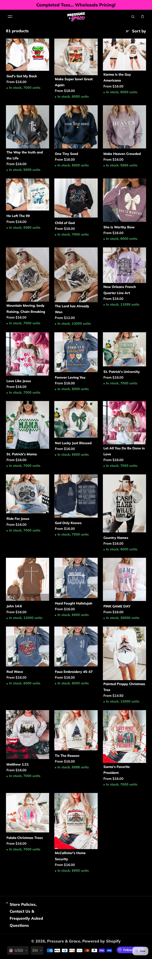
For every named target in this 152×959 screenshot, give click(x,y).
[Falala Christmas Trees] (27, 812)
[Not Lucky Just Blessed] (76, 419)
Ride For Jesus (17, 518)
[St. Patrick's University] (124, 349)
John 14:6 (14, 606)
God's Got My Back (21, 76)
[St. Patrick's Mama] (27, 425)
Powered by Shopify (101, 941)
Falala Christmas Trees (24, 838)
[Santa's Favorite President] (124, 736)
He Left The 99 (18, 216)
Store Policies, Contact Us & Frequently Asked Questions (26, 915)
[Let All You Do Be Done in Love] (124, 422)
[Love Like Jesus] (27, 354)
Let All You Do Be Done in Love (124, 451)
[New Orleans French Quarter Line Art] (124, 265)
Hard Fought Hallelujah (73, 603)
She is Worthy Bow (119, 227)
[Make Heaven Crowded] (124, 126)
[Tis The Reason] (76, 730)
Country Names (115, 538)
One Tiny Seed (66, 154)
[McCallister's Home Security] (76, 821)
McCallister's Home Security (70, 856)
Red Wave (14, 672)
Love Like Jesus (18, 381)
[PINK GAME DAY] (124, 579)
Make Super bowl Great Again (74, 82)
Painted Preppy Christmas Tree (124, 687)
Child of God (65, 223)
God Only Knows (68, 523)
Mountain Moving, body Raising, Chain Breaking (25, 308)
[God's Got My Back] (27, 55)
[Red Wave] (27, 646)
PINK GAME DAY (116, 606)
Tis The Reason (67, 755)
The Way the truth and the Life (24, 155)
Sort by (139, 31)
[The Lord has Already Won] (76, 274)
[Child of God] (76, 198)
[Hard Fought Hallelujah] (76, 578)
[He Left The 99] (27, 194)
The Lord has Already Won (72, 309)
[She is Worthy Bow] (124, 200)
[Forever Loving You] (76, 352)
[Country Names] (124, 503)
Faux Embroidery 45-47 (74, 672)
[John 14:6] (27, 579)
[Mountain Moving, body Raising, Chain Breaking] (27, 274)
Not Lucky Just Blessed (73, 443)
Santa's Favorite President (116, 770)
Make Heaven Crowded (122, 154)
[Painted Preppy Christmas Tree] (124, 653)
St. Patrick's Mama (21, 454)
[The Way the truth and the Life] (27, 126)
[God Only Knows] (76, 496)
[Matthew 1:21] (27, 734)
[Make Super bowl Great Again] (76, 57)
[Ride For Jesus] (27, 494)
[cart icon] (142, 16)
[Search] (132, 16)
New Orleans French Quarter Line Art (119, 290)
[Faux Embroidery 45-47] (76, 646)
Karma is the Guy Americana (117, 77)
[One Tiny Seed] (76, 126)
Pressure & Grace (63, 941)
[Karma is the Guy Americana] (124, 55)
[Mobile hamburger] (10, 16)
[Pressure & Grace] (76, 16)
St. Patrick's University (121, 372)
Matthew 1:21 (17, 764)
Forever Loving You (70, 377)
